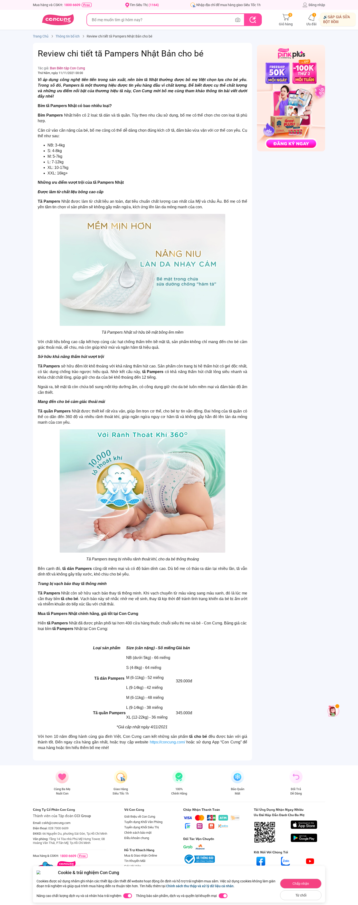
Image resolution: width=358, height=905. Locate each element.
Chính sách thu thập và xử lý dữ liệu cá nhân (200, 886)
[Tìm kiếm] (252, 20)
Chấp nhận (300, 884)
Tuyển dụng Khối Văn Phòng (143, 822)
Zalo (286, 870)
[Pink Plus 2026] (291, 98)
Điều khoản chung (136, 838)
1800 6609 (72, 5)
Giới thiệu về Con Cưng (139, 816)
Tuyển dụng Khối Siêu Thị (141, 827)
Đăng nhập (317, 5)
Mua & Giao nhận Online (140, 855)
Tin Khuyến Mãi (134, 861)
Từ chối (300, 895)
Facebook (261, 870)
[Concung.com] (58, 20)
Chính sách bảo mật (137, 832)
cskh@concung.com (56, 823)
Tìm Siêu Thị (144, 5)
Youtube (310, 870)
